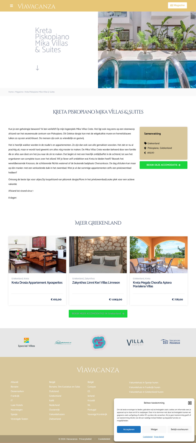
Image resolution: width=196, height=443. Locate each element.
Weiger (154, 429)
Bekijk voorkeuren (179, 429)
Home (10, 92)
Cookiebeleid (148, 436)
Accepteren (128, 429)
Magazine (19, 92)
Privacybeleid (159, 436)
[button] (189, 402)
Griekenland (153, 143)
